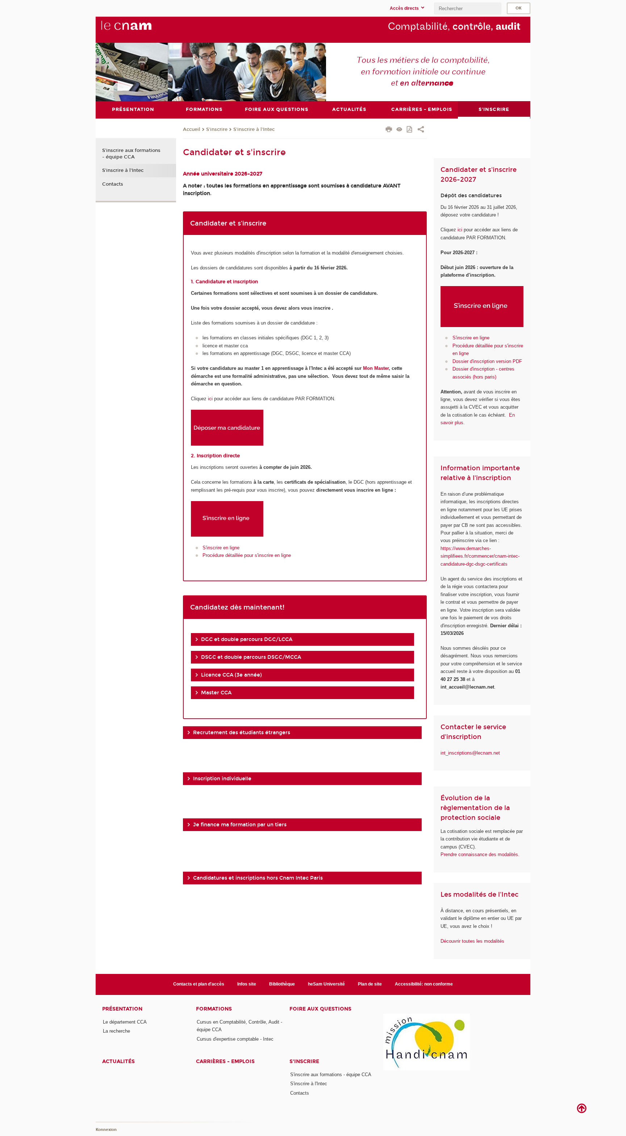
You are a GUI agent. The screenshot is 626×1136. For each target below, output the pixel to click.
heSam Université (326, 984)
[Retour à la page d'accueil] (138, 29)
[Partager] (421, 130)
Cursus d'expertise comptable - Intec (235, 1039)
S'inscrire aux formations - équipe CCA (131, 154)
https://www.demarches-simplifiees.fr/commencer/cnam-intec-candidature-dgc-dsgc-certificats (480, 556)
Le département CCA (125, 1022)
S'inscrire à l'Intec (254, 129)
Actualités (118, 1061)
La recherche (116, 1031)
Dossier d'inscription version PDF (487, 361)
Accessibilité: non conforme (424, 984)
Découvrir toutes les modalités (472, 941)
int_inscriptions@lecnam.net (470, 753)
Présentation (122, 1009)
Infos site (246, 984)
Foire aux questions (320, 1009)
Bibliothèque (282, 984)
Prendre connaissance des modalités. (480, 854)
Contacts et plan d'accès (198, 984)
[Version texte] (399, 130)
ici (210, 398)
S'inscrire (217, 129)
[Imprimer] (389, 130)
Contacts (112, 184)
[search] (467, 9)
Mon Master (376, 368)
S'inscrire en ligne (221, 547)
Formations (214, 1009)
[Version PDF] (410, 130)
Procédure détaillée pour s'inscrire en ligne (247, 555)
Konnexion (106, 1129)
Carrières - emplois (225, 1061)
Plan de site (370, 984)
